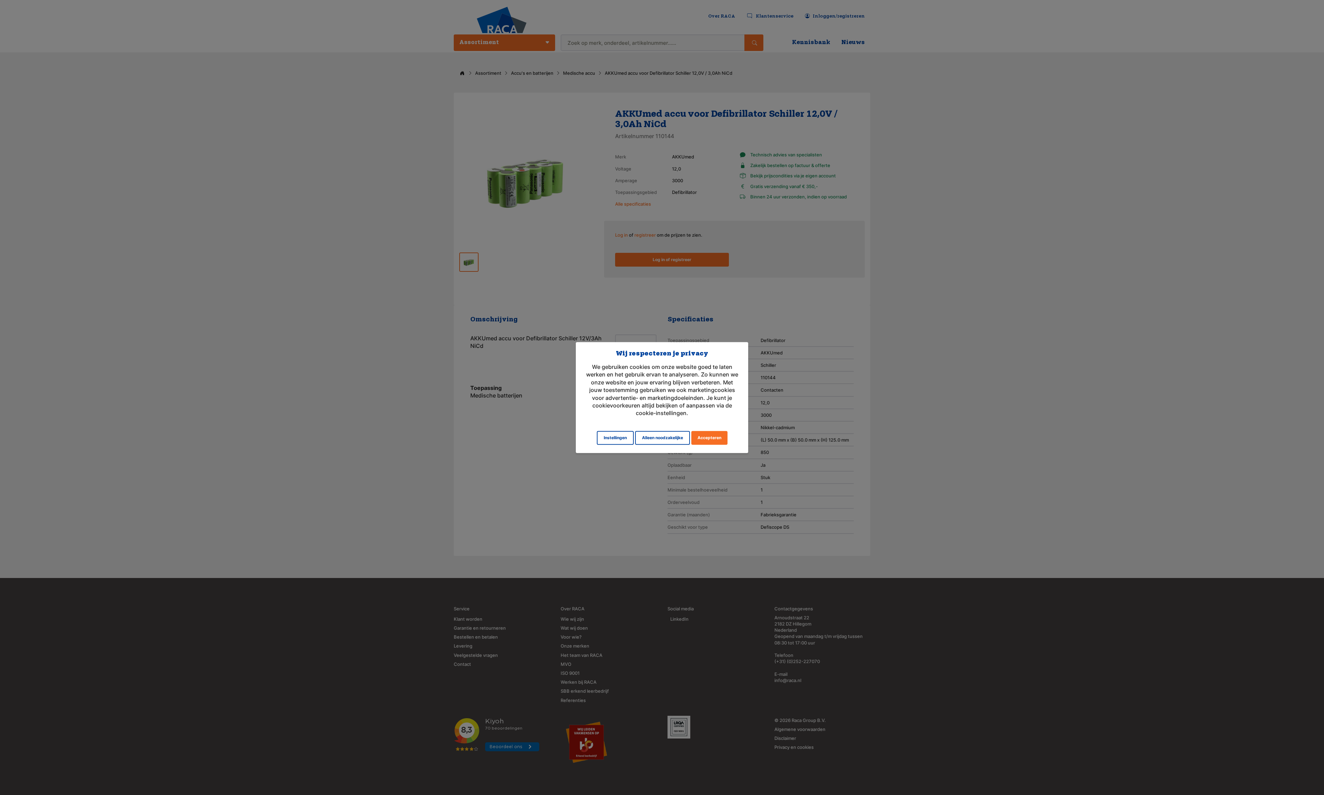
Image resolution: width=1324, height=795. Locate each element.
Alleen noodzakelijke (662, 437)
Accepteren (709, 437)
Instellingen (615, 437)
